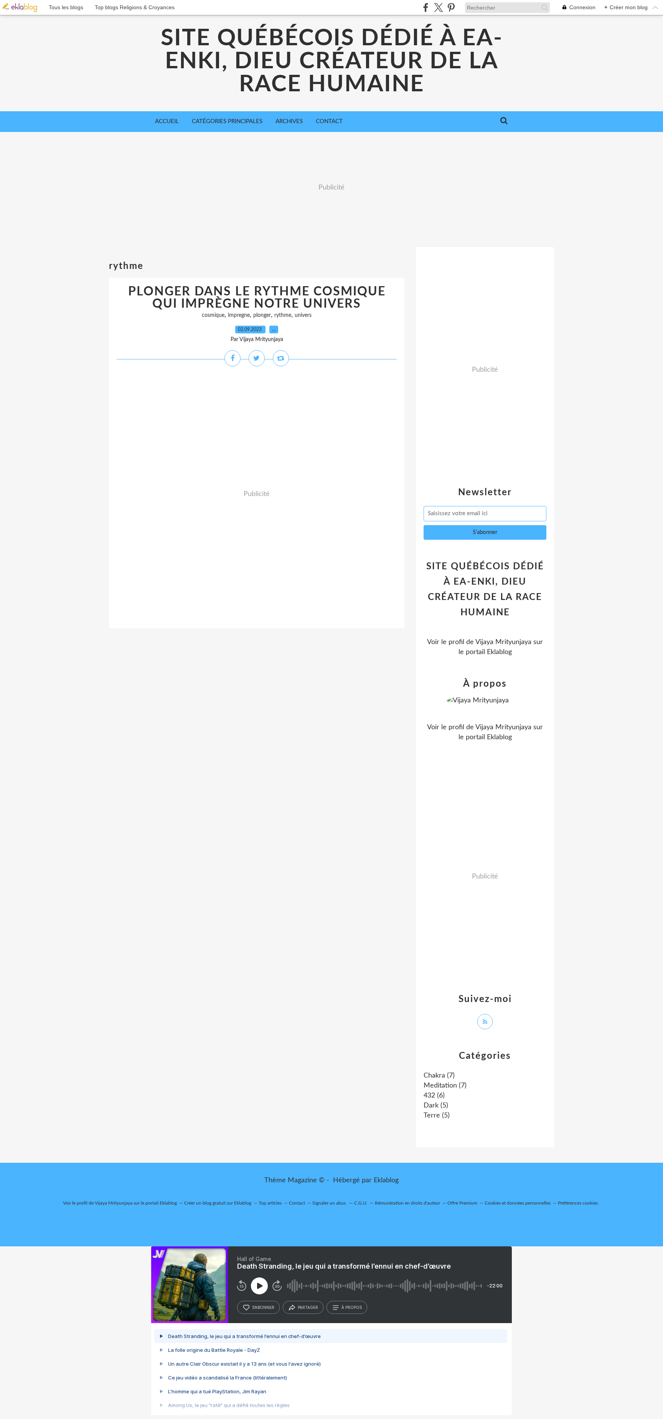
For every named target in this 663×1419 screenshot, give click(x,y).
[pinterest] (451, 7)
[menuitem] (167, 121)
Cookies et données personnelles (518, 1203)
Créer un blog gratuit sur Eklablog (217, 1203)
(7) (439, 1075)
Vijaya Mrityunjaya (503, 642)
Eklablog (386, 1180)
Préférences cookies (578, 1203)
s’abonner (263, 1307)
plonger (262, 315)
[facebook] (425, 7)
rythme (282, 315)
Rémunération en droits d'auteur (407, 1203)
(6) (434, 1095)
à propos (351, 1307)
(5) (436, 1105)
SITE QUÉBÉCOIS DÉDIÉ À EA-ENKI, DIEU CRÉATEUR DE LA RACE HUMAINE (332, 61)
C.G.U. (361, 1203)
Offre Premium (462, 1203)
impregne (239, 315)
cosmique (213, 315)
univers (303, 315)
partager (308, 1307)
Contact (329, 121)
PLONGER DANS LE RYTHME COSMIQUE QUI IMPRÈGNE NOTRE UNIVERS (257, 297)
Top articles (270, 1203)
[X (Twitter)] (438, 7)
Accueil (167, 121)
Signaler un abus (329, 1203)
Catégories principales (227, 121)
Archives (289, 121)
